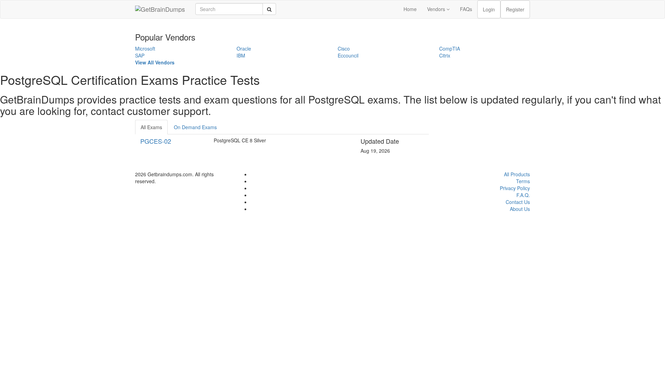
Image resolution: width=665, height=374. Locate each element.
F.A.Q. (523, 195)
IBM (241, 55)
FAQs (466, 9)
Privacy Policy (515, 188)
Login (489, 9)
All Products (517, 174)
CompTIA (449, 48)
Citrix (444, 55)
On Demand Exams (195, 127)
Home (410, 9)
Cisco (344, 48)
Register (515, 9)
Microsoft (145, 48)
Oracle (244, 48)
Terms (523, 181)
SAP (139, 55)
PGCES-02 (155, 140)
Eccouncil (348, 55)
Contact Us (518, 201)
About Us (520, 208)
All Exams (151, 127)
